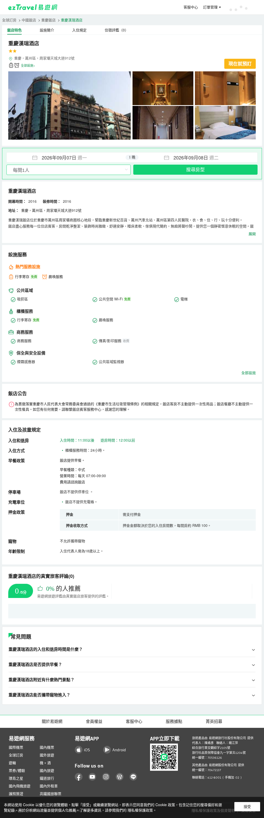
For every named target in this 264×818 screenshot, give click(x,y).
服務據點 (174, 721)
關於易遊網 (52, 721)
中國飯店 (29, 19)
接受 (247, 807)
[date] (69, 157)
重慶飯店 (48, 19)
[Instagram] (106, 777)
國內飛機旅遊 (19, 786)
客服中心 (191, 7)
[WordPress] (120, 777)
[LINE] (133, 777)
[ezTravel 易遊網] (32, 7)
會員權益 (94, 721)
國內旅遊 (47, 770)
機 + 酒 (45, 763)
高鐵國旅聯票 (50, 793)
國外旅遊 (47, 755)
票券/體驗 (17, 770)
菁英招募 (214, 721)
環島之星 (16, 778)
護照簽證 (16, 793)
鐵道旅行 (47, 778)
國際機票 (16, 747)
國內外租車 (49, 786)
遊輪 (12, 763)
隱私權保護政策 (140, 810)
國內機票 (47, 747)
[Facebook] (79, 777)
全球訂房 (9, 19)
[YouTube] (92, 777)
